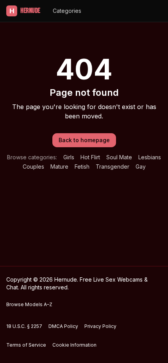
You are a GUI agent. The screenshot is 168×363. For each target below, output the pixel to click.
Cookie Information (74, 345)
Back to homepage (84, 140)
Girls (68, 157)
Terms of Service (26, 345)
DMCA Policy (63, 326)
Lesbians (149, 157)
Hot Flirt (90, 157)
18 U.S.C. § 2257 (24, 326)
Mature (59, 166)
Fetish (82, 166)
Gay (141, 166)
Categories (67, 10)
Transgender (112, 166)
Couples (33, 166)
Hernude (24, 11)
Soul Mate (119, 157)
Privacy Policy (100, 326)
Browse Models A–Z (29, 304)
